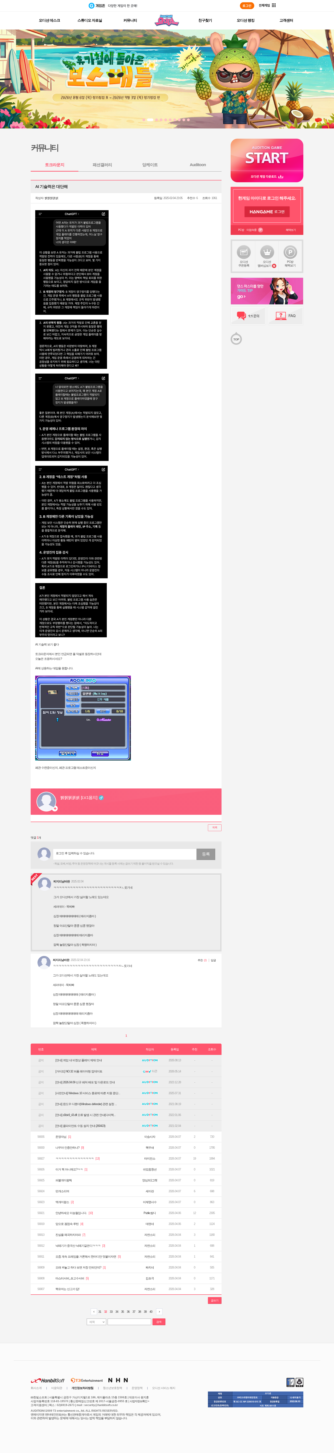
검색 (158, 1321)
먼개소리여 (62, 1191)
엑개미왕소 (64, 1202)
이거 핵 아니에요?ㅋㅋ (71, 1169)
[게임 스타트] (267, 155)
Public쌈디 (150, 1213)
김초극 (150, 1278)
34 (116, 1311)
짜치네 (150, 1267)
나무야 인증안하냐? (69, 1147)
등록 (206, 854)
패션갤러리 (102, 165)
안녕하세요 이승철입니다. (74, 1213)
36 (128, 1311)
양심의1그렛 (149, 1180)
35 (122, 1311)
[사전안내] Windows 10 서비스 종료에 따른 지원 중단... (87, 1093)
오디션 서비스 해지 (163, 1388)
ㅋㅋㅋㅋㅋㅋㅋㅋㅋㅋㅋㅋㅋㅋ (77, 1158)
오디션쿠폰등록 (243, 263)
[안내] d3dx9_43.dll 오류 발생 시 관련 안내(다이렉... (85, 1115)
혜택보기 (291, 229)
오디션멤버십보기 (264, 263)
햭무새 (150, 1147)
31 (99, 1311)
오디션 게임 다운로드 (267, 176)
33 (111, 1311)
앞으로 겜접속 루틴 (69, 1224)
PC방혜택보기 (290, 263)
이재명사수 (150, 1202)
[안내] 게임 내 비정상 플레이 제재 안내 (78, 1060)
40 (151, 1311)
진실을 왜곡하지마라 (70, 1234)
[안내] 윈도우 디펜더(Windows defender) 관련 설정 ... (86, 1104)
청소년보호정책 (112, 1388)
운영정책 (137, 1388)
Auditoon (198, 165)
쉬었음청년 (150, 1169)
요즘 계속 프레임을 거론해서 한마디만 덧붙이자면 (88, 1256)
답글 (213, 960)
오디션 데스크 (49, 20)
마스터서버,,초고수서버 (72, 1278)
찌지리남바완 (61, 960)
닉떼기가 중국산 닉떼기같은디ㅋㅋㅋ (80, 1245)
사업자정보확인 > (139, 1401)
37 (133, 1311)
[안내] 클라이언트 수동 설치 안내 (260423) (80, 1126)
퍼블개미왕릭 (63, 1180)
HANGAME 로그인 (267, 211)
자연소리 (149, 1234)
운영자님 (63, 1136)
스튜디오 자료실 (89, 20)
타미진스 (149, 1158)
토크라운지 (54, 165)
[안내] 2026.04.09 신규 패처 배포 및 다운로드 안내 (85, 1082)
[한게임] (70, 5)
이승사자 (149, 1136)
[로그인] (247, 5)
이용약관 (56, 1388)
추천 (200, 960)
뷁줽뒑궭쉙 (51, 198)
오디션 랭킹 (245, 20)
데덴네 (150, 1224)
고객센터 (286, 20)
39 (145, 1311)
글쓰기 (214, 1300)
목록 (214, 827)
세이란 (150, 1191)
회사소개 (36, 1388)
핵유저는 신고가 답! (67, 1289)
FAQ (285, 316)
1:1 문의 (248, 316)
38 (139, 1311)
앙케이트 (150, 165)
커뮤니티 (130, 20)
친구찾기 (205, 20)
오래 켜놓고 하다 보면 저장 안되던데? (80, 1267)
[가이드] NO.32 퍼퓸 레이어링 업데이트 (78, 1071)
